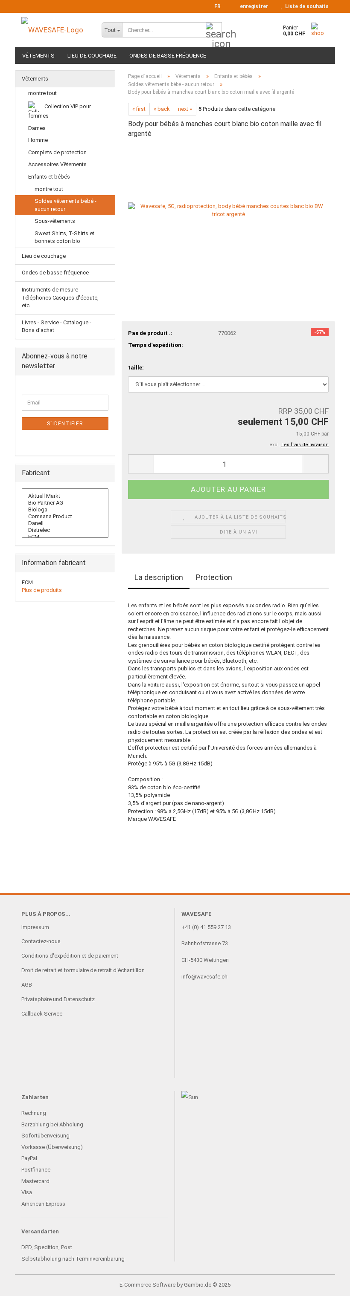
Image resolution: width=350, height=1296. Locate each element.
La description (158, 577)
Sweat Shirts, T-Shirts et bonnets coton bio (64, 237)
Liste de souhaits (306, 6)
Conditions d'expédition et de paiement (69, 956)
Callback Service (41, 1013)
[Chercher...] (214, 30)
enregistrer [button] (252, 6)
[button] (215, 6)
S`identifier (65, 424)
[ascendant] (326, 1283)
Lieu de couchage (92, 55)
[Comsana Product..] (65, 516)
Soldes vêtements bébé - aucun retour (65, 205)
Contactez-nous (41, 941)
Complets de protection (57, 152)
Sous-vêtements (55, 221)
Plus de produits (42, 590)
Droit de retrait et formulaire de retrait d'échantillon (83, 970)
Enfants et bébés (49, 176)
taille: (136, 367)
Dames (37, 128)
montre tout (42, 93)
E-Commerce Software (147, 1285)
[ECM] (65, 537)
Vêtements (38, 55)
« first (139, 109)
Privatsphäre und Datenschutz (58, 999)
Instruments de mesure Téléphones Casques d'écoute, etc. (60, 297)
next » (185, 109)
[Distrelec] (65, 530)
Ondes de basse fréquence (167, 55)
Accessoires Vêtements (57, 164)
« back (162, 109)
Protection (214, 577)
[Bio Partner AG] (65, 502)
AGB (26, 984)
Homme (38, 140)
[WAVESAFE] (55, 30)
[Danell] (65, 523)
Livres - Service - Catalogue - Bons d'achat (56, 326)
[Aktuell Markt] (65, 496)
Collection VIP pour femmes (59, 111)
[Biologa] (65, 509)
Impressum (35, 927)
